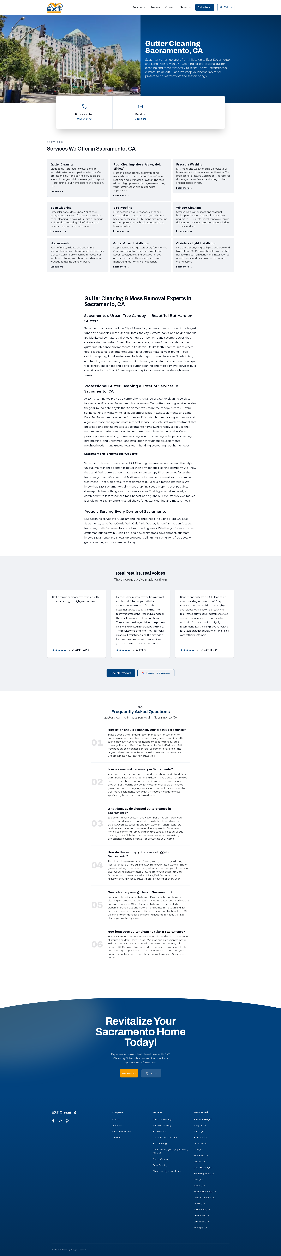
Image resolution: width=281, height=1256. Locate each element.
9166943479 (84, 118)
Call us (228, 7)
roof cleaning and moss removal (118, 422)
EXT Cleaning (141, 361)
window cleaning (152, 436)
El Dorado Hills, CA (203, 1119)
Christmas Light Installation (167, 1171)
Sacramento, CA (202, 1209)
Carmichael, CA (201, 1221)
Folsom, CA (199, 1131)
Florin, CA (198, 1179)
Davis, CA (198, 1149)
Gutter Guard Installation (165, 1137)
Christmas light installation (126, 441)
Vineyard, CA (200, 1125)
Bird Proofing (160, 1143)
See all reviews (121, 673)
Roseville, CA (200, 1143)
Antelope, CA (200, 1227)
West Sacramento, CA (205, 1191)
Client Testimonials (121, 1131)
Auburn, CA (199, 1185)
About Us (185, 7)
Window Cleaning (162, 1125)
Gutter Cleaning (161, 1159)
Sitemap (116, 1137)
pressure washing (106, 436)
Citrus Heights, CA (203, 1167)
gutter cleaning (143, 365)
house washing (130, 436)
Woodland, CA (201, 1155)
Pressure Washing (162, 1119)
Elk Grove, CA (200, 1137)
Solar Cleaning (160, 1165)
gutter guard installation (152, 431)
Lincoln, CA (199, 1161)
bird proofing (92, 441)
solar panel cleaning (178, 436)
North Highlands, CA (204, 1173)
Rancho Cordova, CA (204, 1197)
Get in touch (205, 7)
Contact (170, 7)
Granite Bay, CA (201, 1215)
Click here (140, 118)
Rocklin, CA (199, 1203)
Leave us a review (158, 673)
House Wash (159, 1131)
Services (138, 7)
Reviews (155, 7)
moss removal (169, 365)
